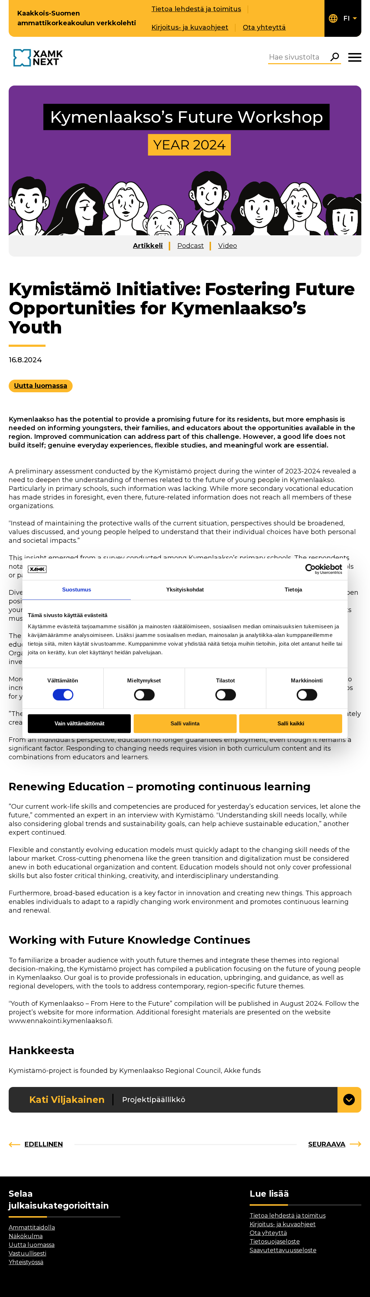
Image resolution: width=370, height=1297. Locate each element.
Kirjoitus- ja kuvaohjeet (189, 27)
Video (227, 246)
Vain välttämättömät (79, 724)
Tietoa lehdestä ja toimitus (196, 9)
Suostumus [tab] (76, 589)
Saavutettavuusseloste (283, 1250)
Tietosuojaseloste (275, 1241)
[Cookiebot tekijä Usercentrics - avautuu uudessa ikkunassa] (310, 569)
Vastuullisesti (27, 1253)
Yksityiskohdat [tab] (185, 589)
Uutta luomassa (40, 386)
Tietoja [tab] (293, 589)
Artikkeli (148, 246)
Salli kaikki (291, 724)
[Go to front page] (40, 58)
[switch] (144, 694)
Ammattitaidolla (32, 1227)
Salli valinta (185, 724)
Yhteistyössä (26, 1262)
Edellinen (44, 1144)
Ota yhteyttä (264, 27)
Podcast (190, 246)
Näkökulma (26, 1236)
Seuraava (326, 1144)
